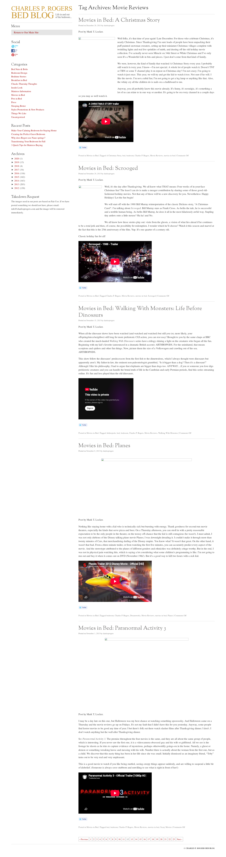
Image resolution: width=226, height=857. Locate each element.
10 (119, 839)
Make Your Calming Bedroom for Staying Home (34, 130)
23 (174, 839)
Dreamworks (135, 615)
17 (149, 839)
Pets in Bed (16, 98)
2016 (16, 173)
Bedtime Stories (18, 76)
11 (124, 839)
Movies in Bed (92, 155)
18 (153, 839)
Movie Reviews (156, 155)
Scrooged (152, 295)
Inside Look (16, 87)
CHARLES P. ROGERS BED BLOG (200, 848)
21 (165, 839)
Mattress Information (21, 91)
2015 (16, 176)
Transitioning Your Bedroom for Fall (28, 141)
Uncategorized (18, 116)
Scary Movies (166, 827)
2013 (16, 184)
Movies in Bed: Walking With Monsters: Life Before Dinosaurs (140, 312)
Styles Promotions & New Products (27, 109)
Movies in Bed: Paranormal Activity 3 (122, 628)
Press (13, 102)
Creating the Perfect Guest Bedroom (28, 134)
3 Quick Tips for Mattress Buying (27, 145)
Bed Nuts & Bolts (19, 69)
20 (161, 839)
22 (170, 839)
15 (140, 839)
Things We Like (18, 113)
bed (123, 155)
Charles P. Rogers (142, 155)
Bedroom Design (19, 72)
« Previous (83, 839)
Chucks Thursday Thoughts (24, 83)
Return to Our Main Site (26, 32)
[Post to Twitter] (82, 148)
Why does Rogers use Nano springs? (28, 137)
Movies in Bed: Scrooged (108, 168)
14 (136, 839)
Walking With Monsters (168, 433)
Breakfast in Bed (19, 80)
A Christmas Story (113, 155)
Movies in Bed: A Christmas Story (119, 20)
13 (132, 839)
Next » (179, 839)
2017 (16, 169)
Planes (170, 615)
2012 (16, 188)
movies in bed (169, 155)
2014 (16, 180)
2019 (16, 162)
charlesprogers (109, 25)
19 (157, 839)
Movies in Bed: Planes (104, 446)
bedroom (130, 155)
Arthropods (111, 433)
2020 (16, 158)
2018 (16, 165)
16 (144, 839)
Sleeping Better (18, 105)
